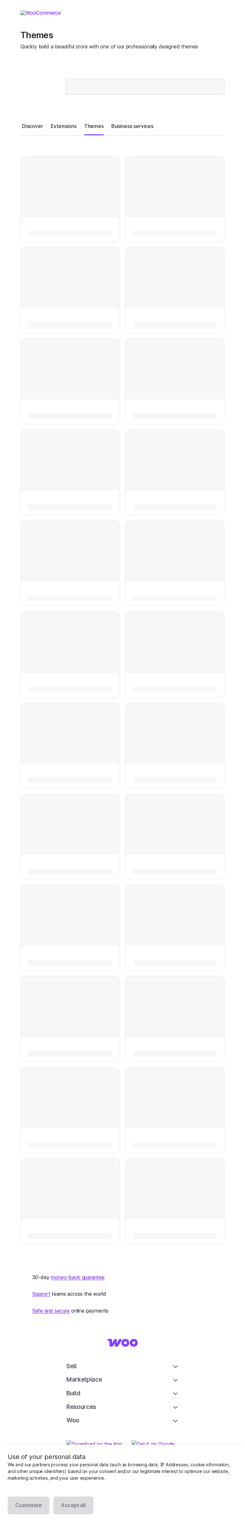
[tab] (32, 126)
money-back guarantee (77, 1277)
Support (41, 1294)
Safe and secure (51, 1310)
